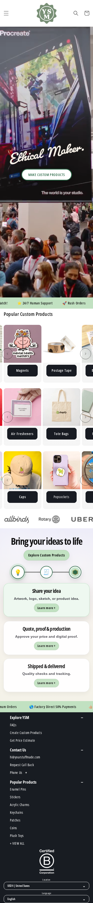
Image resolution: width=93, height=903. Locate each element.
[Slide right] (85, 353)
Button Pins (70, 370)
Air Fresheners (22, 433)
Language (46, 893)
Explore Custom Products (46, 555)
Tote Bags (61, 433)
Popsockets (31, 496)
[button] (6, 13)
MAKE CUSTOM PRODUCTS (46, 174)
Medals (70, 496)
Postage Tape (31, 370)
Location (46, 879)
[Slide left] (7, 353)
